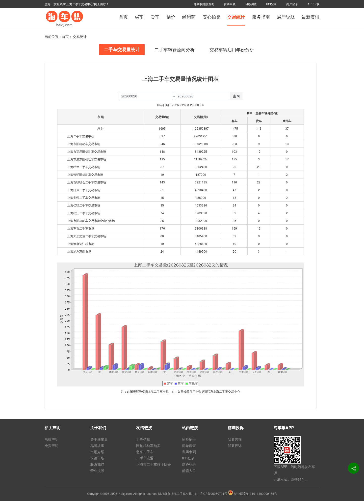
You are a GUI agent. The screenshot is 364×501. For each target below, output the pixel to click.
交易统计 (236, 17)
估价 (170, 16)
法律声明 (51, 439)
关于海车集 (99, 439)
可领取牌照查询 (203, 4)
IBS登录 (271, 4)
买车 (139, 16)
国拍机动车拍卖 (148, 445)
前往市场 (97, 457)
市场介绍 (97, 451)
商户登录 (292, 4)
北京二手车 (145, 451)
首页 (123, 16)
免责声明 (51, 445)
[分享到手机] (353, 468)
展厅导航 (286, 16)
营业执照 (97, 470)
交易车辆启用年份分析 (231, 49)
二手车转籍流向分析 (175, 49)
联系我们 (97, 464)
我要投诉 (235, 445)
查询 (236, 95)
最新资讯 (310, 16)
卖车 (155, 16)
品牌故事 (97, 445)
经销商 (189, 16)
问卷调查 (251, 4)
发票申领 (229, 4)
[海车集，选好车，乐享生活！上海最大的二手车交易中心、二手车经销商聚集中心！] (64, 18)
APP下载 (313, 4)
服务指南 (261, 16)
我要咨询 (235, 439)
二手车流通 (145, 457)
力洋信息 (143, 439)
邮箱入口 (189, 470)
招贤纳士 (189, 439)
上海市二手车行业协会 (153, 464)
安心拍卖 (211, 16)
